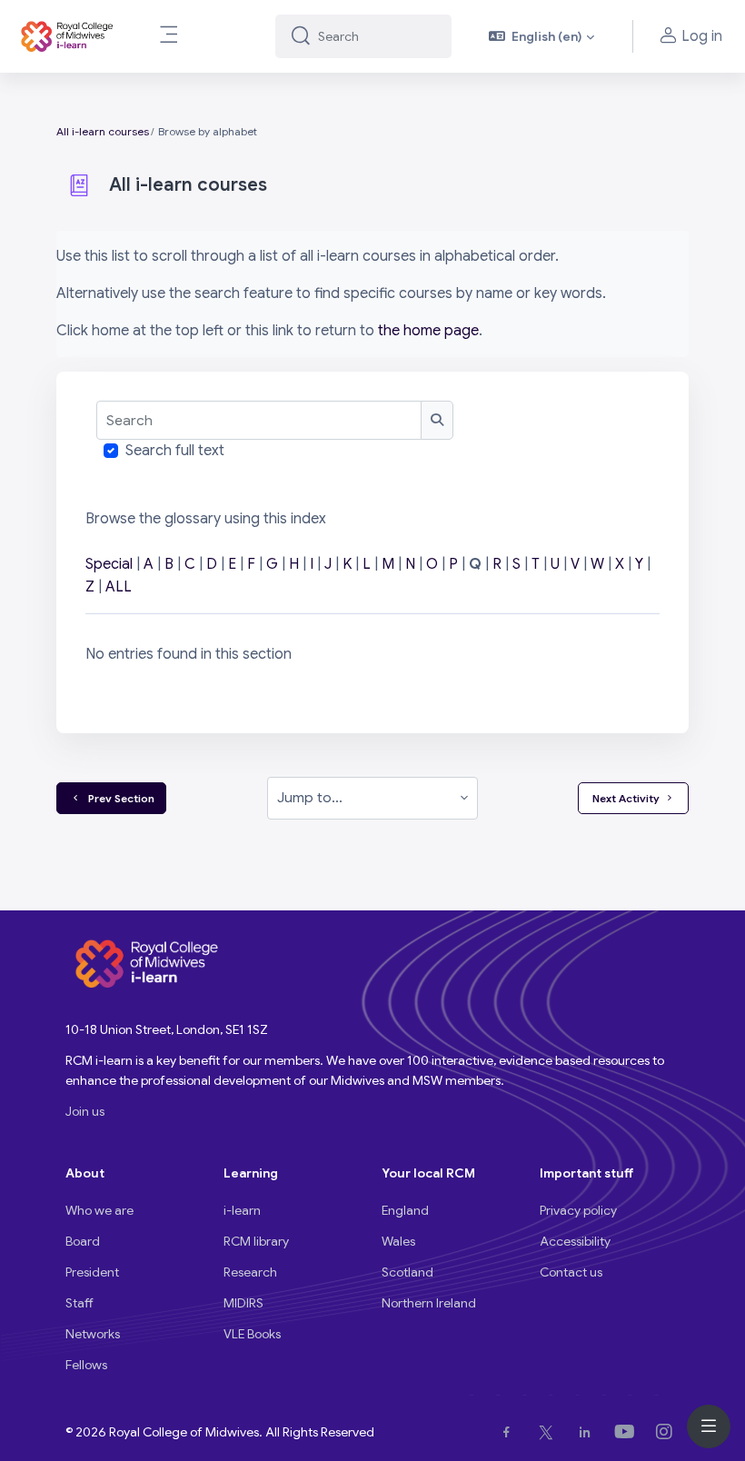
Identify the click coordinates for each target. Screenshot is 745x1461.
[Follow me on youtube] (628, 1432)
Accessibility (575, 1241)
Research (250, 1272)
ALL (118, 587)
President (92, 1272)
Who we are (99, 1210)
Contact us (571, 1272)
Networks (92, 1334)
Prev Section (118, 798)
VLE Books (252, 1334)
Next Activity (626, 798)
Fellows (86, 1365)
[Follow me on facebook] (510, 1432)
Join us (84, 1111)
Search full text (174, 451)
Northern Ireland (429, 1303)
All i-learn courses (102, 131)
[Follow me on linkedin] (588, 1432)
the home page (428, 331)
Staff (79, 1303)
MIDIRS (243, 1303)
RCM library (256, 1241)
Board (82, 1241)
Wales (398, 1241)
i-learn (242, 1210)
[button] (542, 36)
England (405, 1210)
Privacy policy (578, 1210)
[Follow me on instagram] (668, 1432)
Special (109, 564)
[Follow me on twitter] (549, 1432)
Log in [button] (701, 36)
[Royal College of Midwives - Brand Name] (68, 36)
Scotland (407, 1272)
